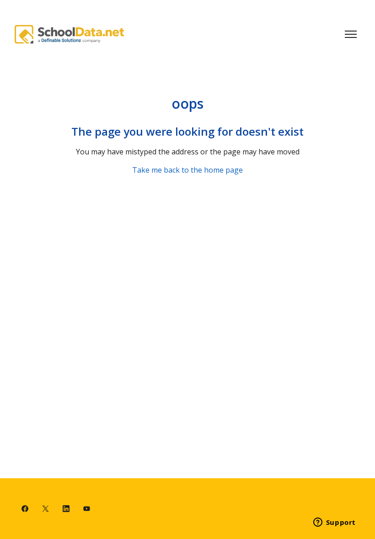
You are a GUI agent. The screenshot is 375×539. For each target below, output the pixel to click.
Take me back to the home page (187, 170)
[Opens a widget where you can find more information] (334, 523)
